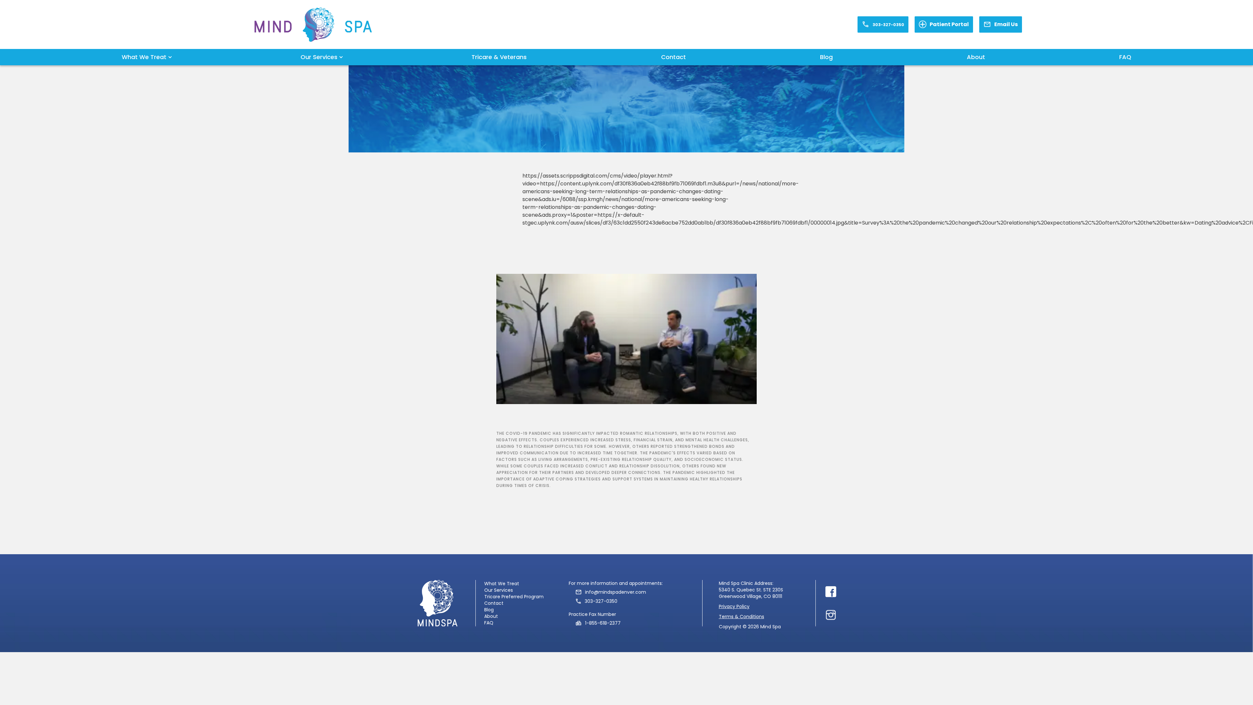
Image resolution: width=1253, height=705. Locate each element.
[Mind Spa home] (313, 25)
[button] (144, 57)
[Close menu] (830, 591)
